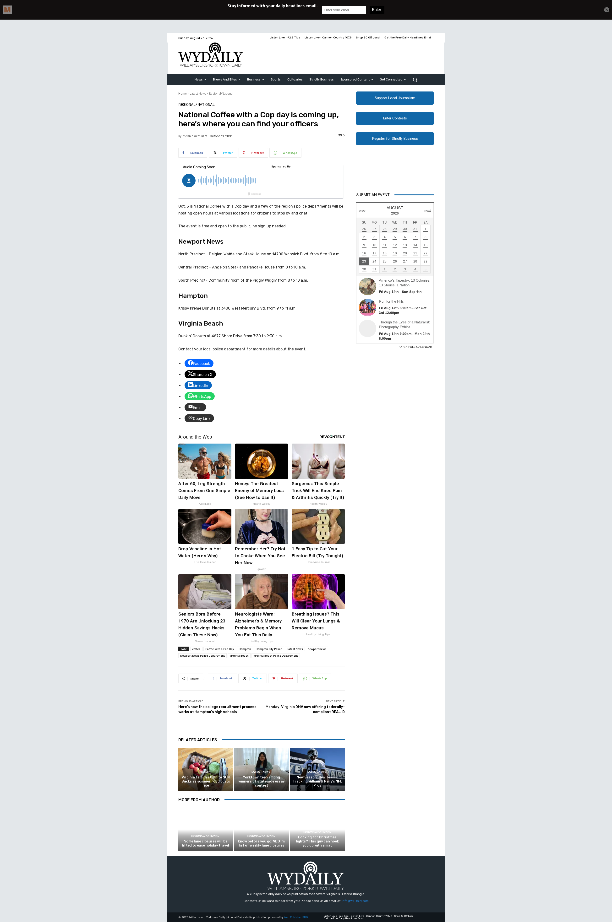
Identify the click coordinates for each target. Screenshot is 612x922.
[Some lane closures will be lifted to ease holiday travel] (205, 829)
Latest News (198, 93)
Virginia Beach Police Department (275, 655)
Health (205, 772)
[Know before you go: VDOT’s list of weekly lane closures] (261, 829)
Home (182, 93)
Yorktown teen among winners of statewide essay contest (261, 781)
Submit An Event (373, 194)
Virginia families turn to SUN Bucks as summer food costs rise (205, 781)
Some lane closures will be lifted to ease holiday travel (205, 843)
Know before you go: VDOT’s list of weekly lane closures (261, 843)
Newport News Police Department (202, 655)
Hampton (245, 649)
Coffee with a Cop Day (219, 649)
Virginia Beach (239, 655)
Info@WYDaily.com (355, 901)
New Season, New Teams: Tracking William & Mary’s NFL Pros (317, 781)
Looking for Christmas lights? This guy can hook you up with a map (317, 841)
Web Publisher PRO (296, 917)
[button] (415, 79)
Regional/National (221, 93)
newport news (317, 649)
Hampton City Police (269, 649)
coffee (196, 649)
